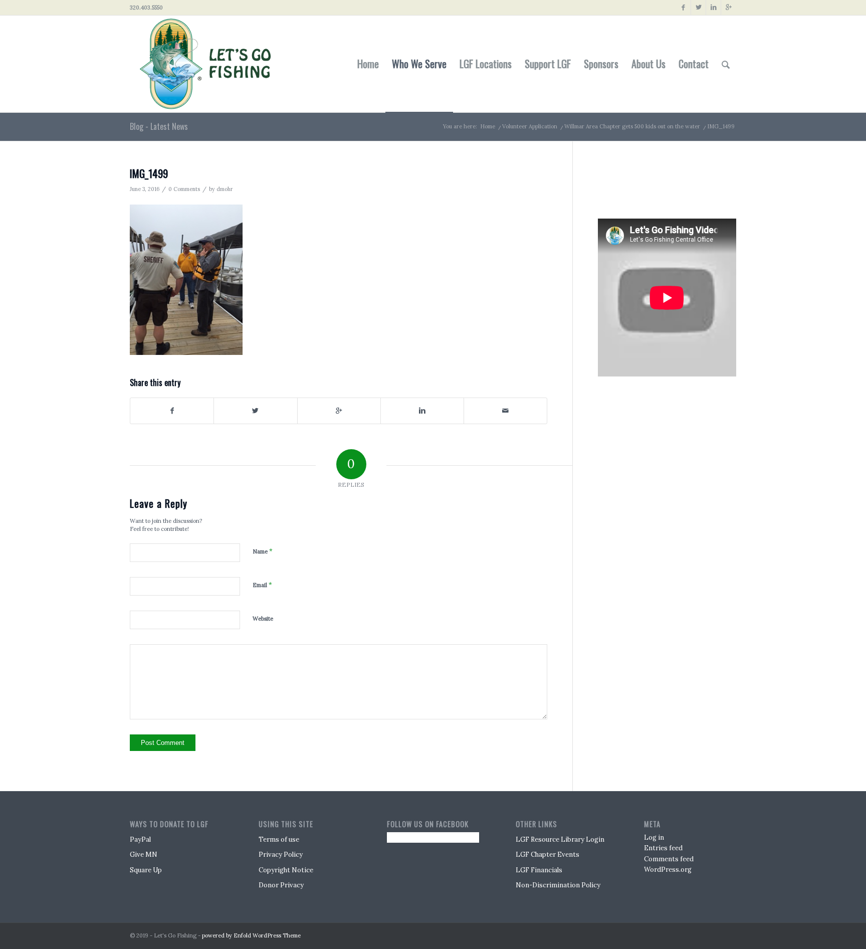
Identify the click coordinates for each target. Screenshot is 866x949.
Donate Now (645, 177)
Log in (654, 837)
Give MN (143, 854)
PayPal (140, 839)
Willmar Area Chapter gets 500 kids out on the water (632, 126)
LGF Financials (539, 870)
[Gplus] (728, 7)
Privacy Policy (281, 854)
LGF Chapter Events (547, 854)
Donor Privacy (281, 885)
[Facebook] (683, 7)
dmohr (224, 189)
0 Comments (184, 189)
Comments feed (669, 859)
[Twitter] (698, 7)
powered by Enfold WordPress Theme (251, 935)
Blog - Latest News (159, 126)
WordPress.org (668, 869)
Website (263, 618)
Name (263, 551)
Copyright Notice (286, 870)
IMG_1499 (149, 173)
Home (487, 126)
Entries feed (663, 848)
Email (262, 585)
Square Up (146, 870)
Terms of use (279, 839)
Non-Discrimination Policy (558, 885)
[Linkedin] (713, 7)
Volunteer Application (529, 126)
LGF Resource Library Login (560, 839)
